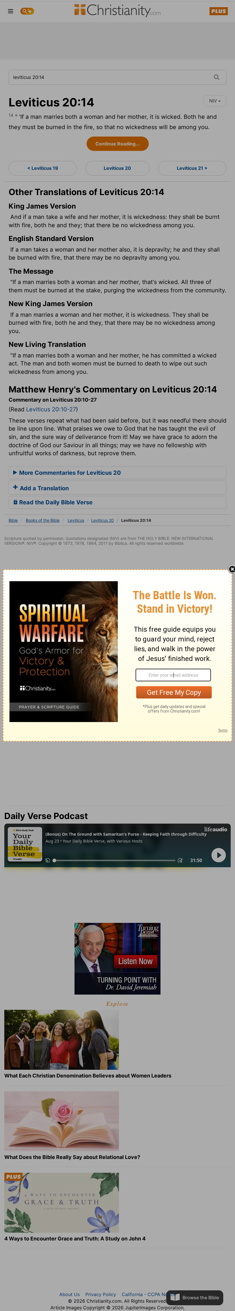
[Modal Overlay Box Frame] (117, 655)
